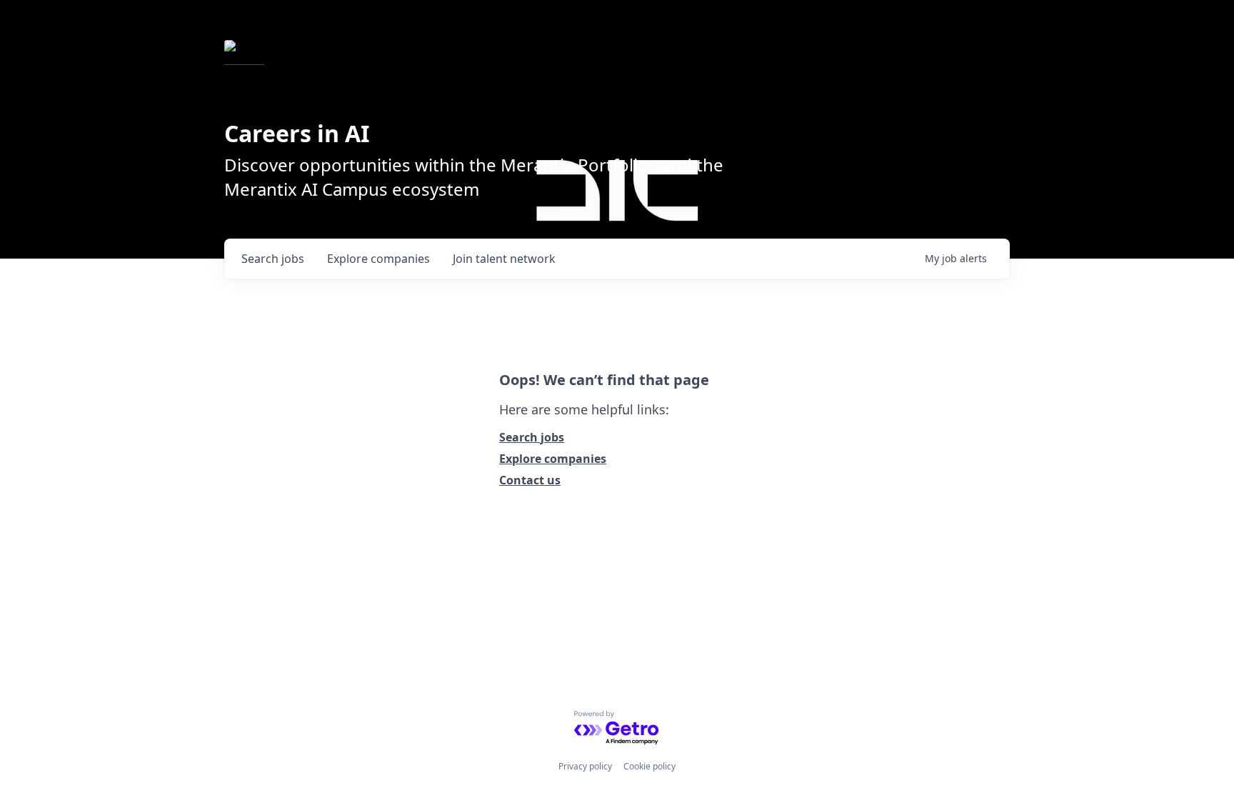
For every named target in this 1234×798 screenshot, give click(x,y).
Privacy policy (585, 766)
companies (378, 258)
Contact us (530, 480)
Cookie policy (649, 766)
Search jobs (531, 437)
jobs (272, 258)
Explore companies (552, 459)
